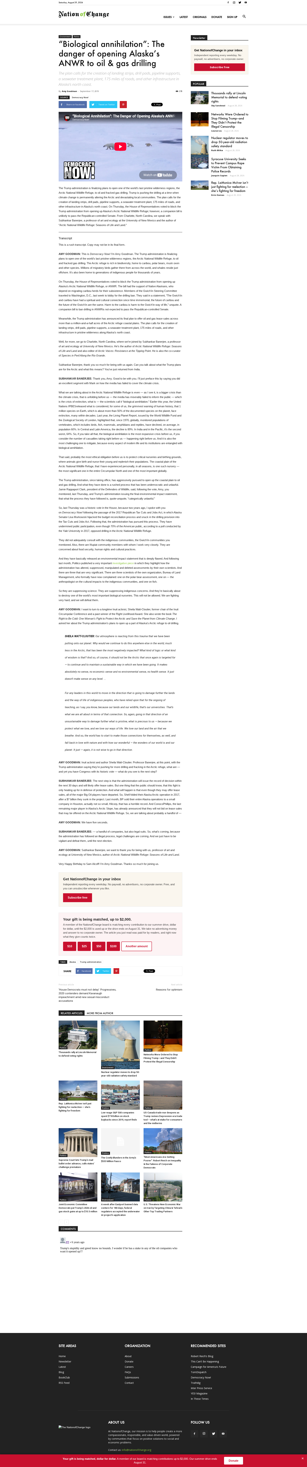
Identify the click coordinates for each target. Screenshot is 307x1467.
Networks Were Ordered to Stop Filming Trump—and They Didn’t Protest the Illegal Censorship (161, 1058)
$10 (69, 946)
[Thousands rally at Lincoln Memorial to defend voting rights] (78, 1035)
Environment (65, 36)
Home (62, 1356)
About (128, 1356)
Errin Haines (217, 195)
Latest (184, 17)
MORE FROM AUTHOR (100, 1013)
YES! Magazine (199, 1393)
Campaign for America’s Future (208, 1366)
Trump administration (90, 962)
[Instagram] (234, 2)
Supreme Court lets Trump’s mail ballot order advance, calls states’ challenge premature (76, 1163)
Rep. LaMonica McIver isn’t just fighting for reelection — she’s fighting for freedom (75, 1107)
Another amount (137, 946)
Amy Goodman (69, 91)
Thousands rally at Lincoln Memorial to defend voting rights (229, 97)
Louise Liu (216, 130)
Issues (167, 17)
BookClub (64, 1377)
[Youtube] (245, 2)
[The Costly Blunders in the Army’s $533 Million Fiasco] (120, 1141)
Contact (129, 1382)
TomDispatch (198, 1372)
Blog (61, 1372)
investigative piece (123, 563)
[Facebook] (228, 2)
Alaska (72, 962)
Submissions (132, 1377)
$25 (84, 946)
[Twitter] (240, 2)
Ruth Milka (217, 150)
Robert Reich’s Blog (202, 1356)
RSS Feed (64, 1382)
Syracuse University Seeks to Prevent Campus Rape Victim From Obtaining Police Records (228, 165)
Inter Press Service (201, 1388)
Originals (199, 17)
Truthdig (195, 1382)
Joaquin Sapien (219, 175)
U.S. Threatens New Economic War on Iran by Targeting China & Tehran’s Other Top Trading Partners (163, 1208)
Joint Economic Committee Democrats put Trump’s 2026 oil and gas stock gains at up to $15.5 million (78, 1208)
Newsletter (65, 1361)
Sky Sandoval (218, 105)
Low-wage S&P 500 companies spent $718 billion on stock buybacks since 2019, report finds (119, 1116)
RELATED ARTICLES (71, 1013)
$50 (98, 946)
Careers (129, 1366)
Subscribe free (77, 897)
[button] (244, 16)
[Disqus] (120, 1280)
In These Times (200, 1398)
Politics (76, 36)
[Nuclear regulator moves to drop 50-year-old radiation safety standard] (120, 1045)
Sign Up (232, 17)
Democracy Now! (80, 97)
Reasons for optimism (169, 989)
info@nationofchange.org (136, 1450)
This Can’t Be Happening (205, 1361)
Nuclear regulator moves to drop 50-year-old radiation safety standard (229, 142)
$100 (113, 946)
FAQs (128, 1372)
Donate (216, 17)
